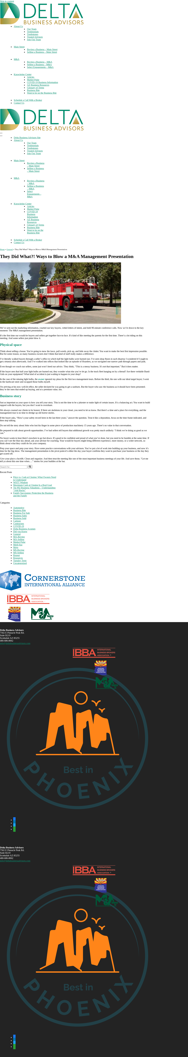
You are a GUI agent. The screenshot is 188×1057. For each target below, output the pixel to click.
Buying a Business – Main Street (42, 49)
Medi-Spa (17, 544)
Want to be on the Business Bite (42, 93)
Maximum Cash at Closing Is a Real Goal (32, 485)
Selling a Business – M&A (39, 64)
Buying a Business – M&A (39, 62)
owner (41, 379)
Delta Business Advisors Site (27, 137)
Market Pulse (33, 79)
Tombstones (32, 34)
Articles (30, 77)
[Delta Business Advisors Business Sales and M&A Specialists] (42, 23)
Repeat (16, 555)
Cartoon (17, 521)
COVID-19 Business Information (42, 82)
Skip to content (7, 1)
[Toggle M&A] (51, 178)
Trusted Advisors (35, 37)
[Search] (30, 467)
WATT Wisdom (20, 482)
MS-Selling (18, 552)
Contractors (18, 523)
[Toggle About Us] (51, 140)
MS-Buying (18, 550)
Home (2, 249)
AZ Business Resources (38, 85)
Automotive (18, 507)
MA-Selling (18, 539)
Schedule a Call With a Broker (28, 100)
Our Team (31, 29)
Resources (18, 558)
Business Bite (33, 90)
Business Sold (19, 518)
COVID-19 (18, 526)
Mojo (15, 547)
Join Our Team (34, 39)
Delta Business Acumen (24, 529)
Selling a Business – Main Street (42, 52)
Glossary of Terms (35, 87)
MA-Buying (19, 537)
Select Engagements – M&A (40, 67)
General (10, 249)
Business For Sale (21, 513)
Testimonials (33, 31)
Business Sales (20, 515)
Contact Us (19, 103)
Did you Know (20, 531)
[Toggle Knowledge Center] (51, 204)
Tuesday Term (19, 560)
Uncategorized (20, 563)
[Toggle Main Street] (51, 160)
